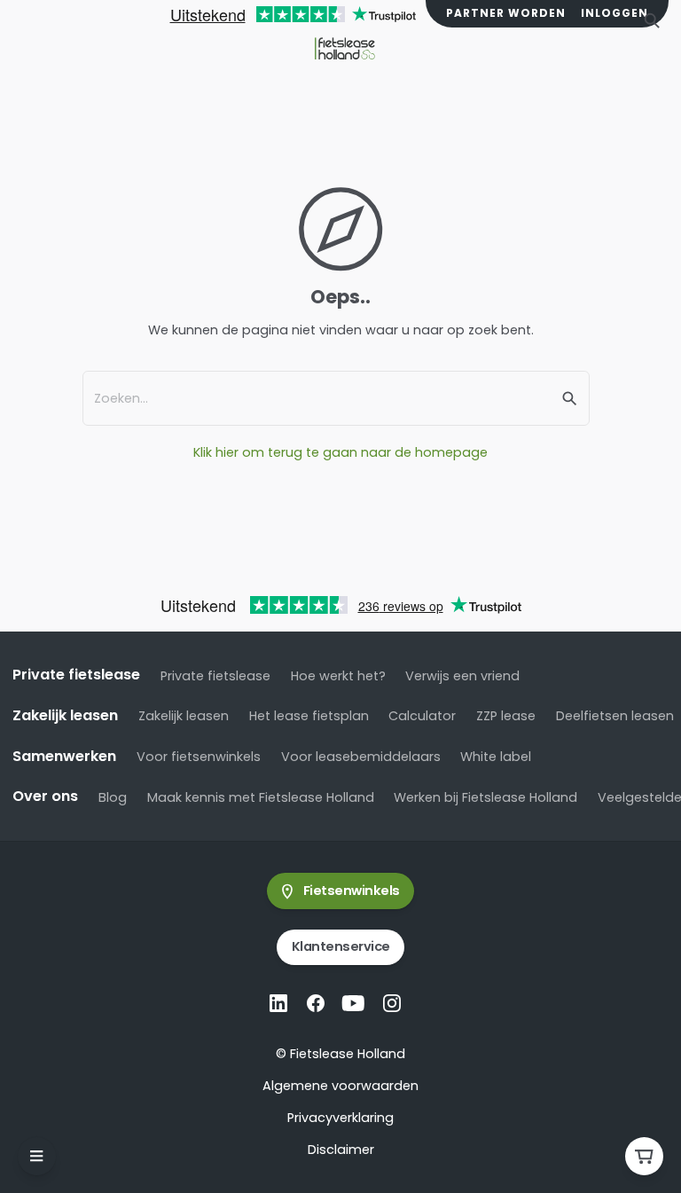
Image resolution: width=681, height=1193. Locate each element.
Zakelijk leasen (183, 716)
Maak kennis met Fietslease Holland (260, 797)
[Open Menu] (37, 1156)
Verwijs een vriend (462, 676)
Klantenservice (341, 946)
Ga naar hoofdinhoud (92, 34)
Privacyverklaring (340, 1117)
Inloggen (614, 13)
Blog (112, 797)
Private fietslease (215, 676)
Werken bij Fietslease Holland (485, 797)
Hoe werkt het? (338, 676)
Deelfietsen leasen (615, 716)
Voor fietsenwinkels (199, 756)
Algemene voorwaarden (340, 1086)
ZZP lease (506, 716)
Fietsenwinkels (351, 890)
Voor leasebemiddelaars (361, 756)
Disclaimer (341, 1149)
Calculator (422, 716)
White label (495, 756)
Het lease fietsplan (309, 716)
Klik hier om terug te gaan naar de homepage (340, 452)
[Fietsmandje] (644, 1156)
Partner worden (506, 13)
